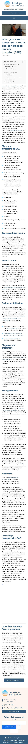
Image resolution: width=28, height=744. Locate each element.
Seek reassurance (9, 173)
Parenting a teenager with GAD (12, 78)
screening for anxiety (15, 130)
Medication (9, 76)
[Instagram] (8, 738)
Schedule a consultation (14, 680)
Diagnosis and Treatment (11, 72)
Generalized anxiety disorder (11, 86)
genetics (7, 266)
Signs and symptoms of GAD (12, 64)
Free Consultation (14, 711)
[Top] (26, 742)
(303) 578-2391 (8, 705)
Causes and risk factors (10, 66)
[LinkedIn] (11, 738)
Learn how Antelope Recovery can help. (9, 81)
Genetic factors (10, 68)
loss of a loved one (12, 328)
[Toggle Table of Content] (23, 62)
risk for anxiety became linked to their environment (13, 319)
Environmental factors (11, 70)
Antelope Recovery (18, 740)
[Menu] (14, 18)
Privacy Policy (18, 738)
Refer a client (14, 13)
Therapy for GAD (10, 74)
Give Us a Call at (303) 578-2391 (14, 9)
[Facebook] (5, 738)
